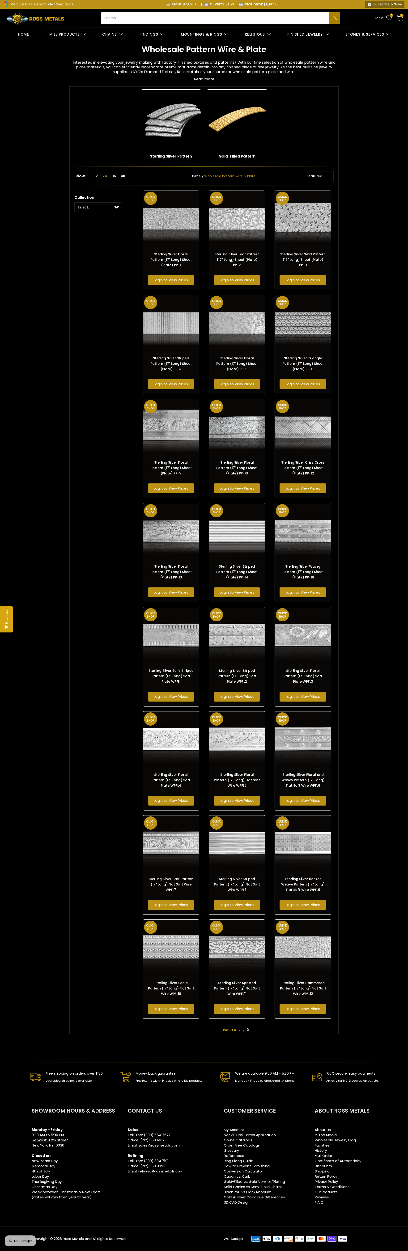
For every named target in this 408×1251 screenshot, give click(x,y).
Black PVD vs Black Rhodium (248, 1191)
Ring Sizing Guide (238, 1160)
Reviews (322, 1197)
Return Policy (326, 1176)
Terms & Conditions (332, 1186)
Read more (204, 79)
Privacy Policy (326, 1181)
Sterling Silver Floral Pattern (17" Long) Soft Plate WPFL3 (303, 676)
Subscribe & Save (388, 4)
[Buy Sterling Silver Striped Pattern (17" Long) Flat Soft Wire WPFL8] (237, 843)
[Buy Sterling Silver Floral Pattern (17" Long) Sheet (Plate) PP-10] (237, 427)
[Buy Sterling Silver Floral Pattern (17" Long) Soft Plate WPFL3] (303, 635)
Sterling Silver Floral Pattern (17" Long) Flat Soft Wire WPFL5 (237, 780)
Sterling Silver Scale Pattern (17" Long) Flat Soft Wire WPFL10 (171, 988)
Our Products (326, 1191)
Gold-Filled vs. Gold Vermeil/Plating (254, 1181)
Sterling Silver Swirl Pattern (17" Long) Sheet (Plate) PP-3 (303, 259)
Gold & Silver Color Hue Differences (254, 1197)
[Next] (248, 1030)
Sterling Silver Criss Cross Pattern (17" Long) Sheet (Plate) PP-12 (303, 468)
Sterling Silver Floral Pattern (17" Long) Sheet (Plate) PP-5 (237, 363)
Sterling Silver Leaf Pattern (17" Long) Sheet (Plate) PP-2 (237, 259)
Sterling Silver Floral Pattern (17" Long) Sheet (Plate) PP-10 (237, 468)
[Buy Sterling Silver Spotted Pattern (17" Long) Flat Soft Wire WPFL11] (237, 948)
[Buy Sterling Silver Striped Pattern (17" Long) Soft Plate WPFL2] (237, 635)
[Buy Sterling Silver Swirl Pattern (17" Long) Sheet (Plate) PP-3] (303, 219)
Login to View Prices (171, 280)
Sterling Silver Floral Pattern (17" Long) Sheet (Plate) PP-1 (171, 259)
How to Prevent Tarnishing (247, 1166)
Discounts (323, 1166)
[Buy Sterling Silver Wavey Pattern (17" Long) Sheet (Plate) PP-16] (303, 531)
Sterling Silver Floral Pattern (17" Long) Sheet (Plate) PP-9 (171, 468)
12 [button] (96, 176)
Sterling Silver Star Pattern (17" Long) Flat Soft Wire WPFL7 (171, 884)
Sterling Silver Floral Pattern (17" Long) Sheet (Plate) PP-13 (171, 572)
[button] (400, 18)
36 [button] (114, 176)
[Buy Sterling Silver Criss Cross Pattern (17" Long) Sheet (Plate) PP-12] (303, 427)
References (234, 1155)
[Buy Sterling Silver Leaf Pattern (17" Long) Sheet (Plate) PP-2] (237, 219)
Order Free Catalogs (242, 1145)
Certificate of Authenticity (338, 1160)
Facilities (322, 1145)
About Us (323, 1129)
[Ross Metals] (35, 18)
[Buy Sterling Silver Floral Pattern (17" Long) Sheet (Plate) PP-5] (237, 323)
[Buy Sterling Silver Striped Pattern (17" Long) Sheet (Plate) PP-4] (171, 323)
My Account (234, 1129)
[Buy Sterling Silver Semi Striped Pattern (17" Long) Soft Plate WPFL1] (171, 635)
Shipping (322, 1171)
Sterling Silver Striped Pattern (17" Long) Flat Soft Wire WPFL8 (237, 884)
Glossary (231, 1150)
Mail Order (323, 1155)
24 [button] (104, 176)
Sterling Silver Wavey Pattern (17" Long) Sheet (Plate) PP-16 (303, 572)
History (321, 1150)
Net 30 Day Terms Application (250, 1134)
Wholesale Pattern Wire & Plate (229, 176)
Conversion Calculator (243, 1171)
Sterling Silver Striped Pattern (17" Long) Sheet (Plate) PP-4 (171, 363)
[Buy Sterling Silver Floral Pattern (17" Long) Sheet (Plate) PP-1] (171, 219)
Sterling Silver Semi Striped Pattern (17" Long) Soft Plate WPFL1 (171, 676)
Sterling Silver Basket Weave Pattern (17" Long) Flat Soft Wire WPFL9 (303, 884)
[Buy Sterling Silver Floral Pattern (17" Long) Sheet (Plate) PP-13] (171, 531)
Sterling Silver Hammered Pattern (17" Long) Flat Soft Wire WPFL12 (303, 988)
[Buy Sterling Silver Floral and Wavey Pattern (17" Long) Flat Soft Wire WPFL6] (303, 739)
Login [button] (379, 18)
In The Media (326, 1134)
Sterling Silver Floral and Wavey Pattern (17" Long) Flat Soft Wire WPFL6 (303, 780)
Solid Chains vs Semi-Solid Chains (253, 1186)
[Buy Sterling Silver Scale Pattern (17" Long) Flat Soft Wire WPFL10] (171, 948)
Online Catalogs (238, 1140)
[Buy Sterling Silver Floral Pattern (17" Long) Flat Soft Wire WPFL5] (237, 739)
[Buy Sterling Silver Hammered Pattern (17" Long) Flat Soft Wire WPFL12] (303, 948)
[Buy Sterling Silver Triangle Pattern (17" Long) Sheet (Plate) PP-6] (303, 323)
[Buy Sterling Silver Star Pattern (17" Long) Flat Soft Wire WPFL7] (171, 843)
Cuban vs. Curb (237, 1176)
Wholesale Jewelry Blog (335, 1140)
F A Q (319, 1202)
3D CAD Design (237, 1202)
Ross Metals (73, 1238)
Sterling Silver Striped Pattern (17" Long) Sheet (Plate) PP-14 (237, 572)
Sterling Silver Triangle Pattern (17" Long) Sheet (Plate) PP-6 (303, 363)
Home (196, 176)
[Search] (334, 18)
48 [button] (123, 176)
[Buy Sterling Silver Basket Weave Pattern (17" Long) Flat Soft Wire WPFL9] (303, 843)
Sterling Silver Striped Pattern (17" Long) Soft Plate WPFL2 (237, 676)
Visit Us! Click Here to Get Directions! (42, 4)
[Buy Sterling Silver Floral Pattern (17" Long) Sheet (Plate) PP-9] (171, 427)
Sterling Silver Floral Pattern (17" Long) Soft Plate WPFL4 (171, 780)
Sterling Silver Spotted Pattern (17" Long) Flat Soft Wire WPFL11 (237, 988)
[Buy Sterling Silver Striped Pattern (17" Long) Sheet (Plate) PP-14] (237, 531)
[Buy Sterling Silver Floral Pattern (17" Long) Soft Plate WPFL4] (171, 739)
